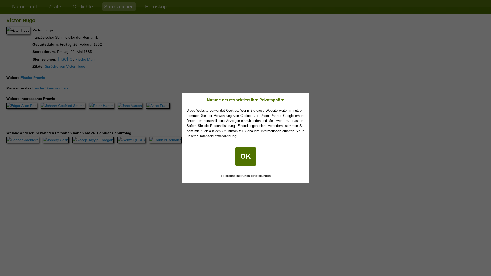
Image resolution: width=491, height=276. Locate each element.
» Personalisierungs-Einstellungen (246, 176)
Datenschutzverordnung (218, 136)
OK (245, 156)
